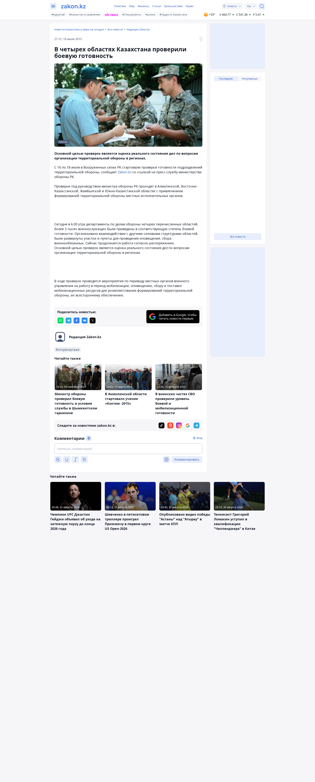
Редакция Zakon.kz (138, 29)
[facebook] (76, 320)
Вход (199, 438)
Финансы (143, 6)
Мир (132, 6)
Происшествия (173, 6)
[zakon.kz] (73, 6)
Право (189, 6)
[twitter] (92, 320)
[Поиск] (261, 6)
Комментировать (186, 460)
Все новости (115, 29)
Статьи (156, 6)
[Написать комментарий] (128, 448)
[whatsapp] (60, 320)
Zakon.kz (125, 172)
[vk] (84, 320)
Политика (120, 6)
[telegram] (68, 320)
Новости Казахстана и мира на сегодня (79, 29)
